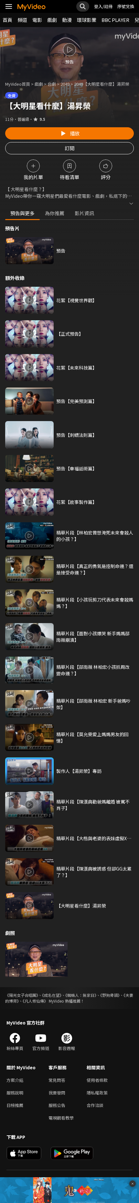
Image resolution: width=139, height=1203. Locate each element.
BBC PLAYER (115, 19)
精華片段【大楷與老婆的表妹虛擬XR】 (95, 838)
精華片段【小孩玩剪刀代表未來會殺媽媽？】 (94, 602)
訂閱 (69, 148)
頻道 (22, 19)
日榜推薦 (14, 1105)
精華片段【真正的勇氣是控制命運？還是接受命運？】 (94, 569)
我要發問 (56, 1093)
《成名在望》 (51, 995)
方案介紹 (14, 1080)
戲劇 (52, 19)
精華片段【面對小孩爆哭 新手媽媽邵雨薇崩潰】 (93, 636)
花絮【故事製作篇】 (76, 502)
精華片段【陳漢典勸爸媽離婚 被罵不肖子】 (93, 804)
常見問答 (56, 1080)
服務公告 (56, 1105)
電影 (37, 19)
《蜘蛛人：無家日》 (80, 995)
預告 (60, 250)
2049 (65, 84)
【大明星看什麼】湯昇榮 (81, 905)
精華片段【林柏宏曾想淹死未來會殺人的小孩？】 (94, 535)
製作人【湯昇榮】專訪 (79, 771)
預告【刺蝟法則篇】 (76, 435)
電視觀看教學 (61, 1118)
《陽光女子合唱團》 (21, 995)
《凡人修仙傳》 (35, 1001)
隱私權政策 (97, 1093)
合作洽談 (95, 1105)
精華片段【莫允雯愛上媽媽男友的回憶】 (92, 737)
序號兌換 (125, 6)
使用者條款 (97, 1080)
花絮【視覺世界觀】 (76, 300)
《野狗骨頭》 (110, 995)
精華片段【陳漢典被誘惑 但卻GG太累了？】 (94, 871)
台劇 (52, 84)
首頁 (7, 19)
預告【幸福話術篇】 (76, 468)
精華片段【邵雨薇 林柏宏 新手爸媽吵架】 (93, 704)
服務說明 (14, 1093)
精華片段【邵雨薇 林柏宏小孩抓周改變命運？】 (93, 670)
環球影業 (86, 19)
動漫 (67, 19)
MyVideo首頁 (17, 84)
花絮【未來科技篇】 (76, 367)
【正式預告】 (69, 334)
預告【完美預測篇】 (76, 401)
